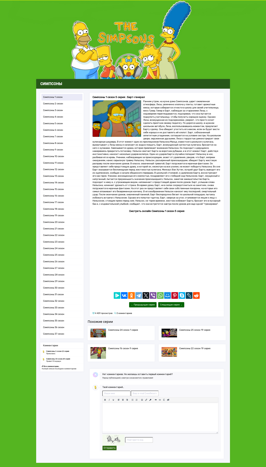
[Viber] (153, 295)
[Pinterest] (174, 295)
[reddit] (196, 295)
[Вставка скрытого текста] (168, 400)
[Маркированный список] (132, 400)
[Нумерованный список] (137, 400)
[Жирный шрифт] (105, 400)
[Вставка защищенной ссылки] (150, 400)
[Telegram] (138, 295)
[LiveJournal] (189, 295)
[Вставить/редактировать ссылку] (146, 400)
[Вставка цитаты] (156, 400)
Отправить (109, 448)
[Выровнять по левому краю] (119, 400)
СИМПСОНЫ (51, 84)
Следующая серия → (171, 304)
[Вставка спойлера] (164, 400)
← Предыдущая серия (143, 304)
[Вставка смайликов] (142, 400)
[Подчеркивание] (113, 400)
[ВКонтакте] (124, 295)
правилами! (148, 378)
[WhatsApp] (160, 295)
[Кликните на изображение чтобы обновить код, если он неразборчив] (113, 440)
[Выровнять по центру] (123, 400)
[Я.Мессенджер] (117, 295)
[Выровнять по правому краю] (127, 400)
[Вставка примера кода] (160, 400)
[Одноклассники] (131, 295)
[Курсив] (109, 400)
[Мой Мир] (167, 295)
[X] (146, 295)
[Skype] (182, 295)
